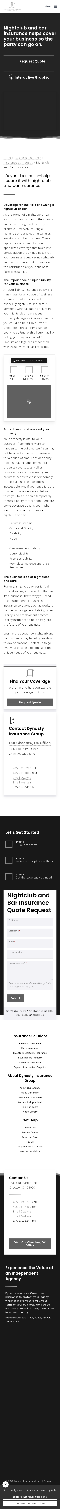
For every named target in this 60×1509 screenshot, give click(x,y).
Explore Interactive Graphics (30, 1067)
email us (38, 1015)
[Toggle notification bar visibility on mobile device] (5, 1484)
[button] (50, 6)
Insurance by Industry (18, 162)
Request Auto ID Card (30, 1146)
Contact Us (30, 1127)
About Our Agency (30, 1087)
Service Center (30, 1132)
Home (8, 158)
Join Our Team (30, 1106)
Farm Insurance (30, 1048)
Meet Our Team (30, 1092)
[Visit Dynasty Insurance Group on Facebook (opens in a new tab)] (12, 1229)
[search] (40, 6)
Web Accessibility (30, 1151)
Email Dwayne (22, 777)
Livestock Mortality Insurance (30, 1052)
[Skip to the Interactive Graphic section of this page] (29, 77)
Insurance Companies (30, 1097)
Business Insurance (28, 158)
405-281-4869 (22, 773)
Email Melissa (22, 782)
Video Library (30, 1111)
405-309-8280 (22, 768)
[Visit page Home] (12, 6)
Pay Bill (30, 1141)
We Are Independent (30, 1102)
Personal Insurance (30, 1043)
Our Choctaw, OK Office (30, 743)
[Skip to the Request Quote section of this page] (29, 61)
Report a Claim (30, 1136)
